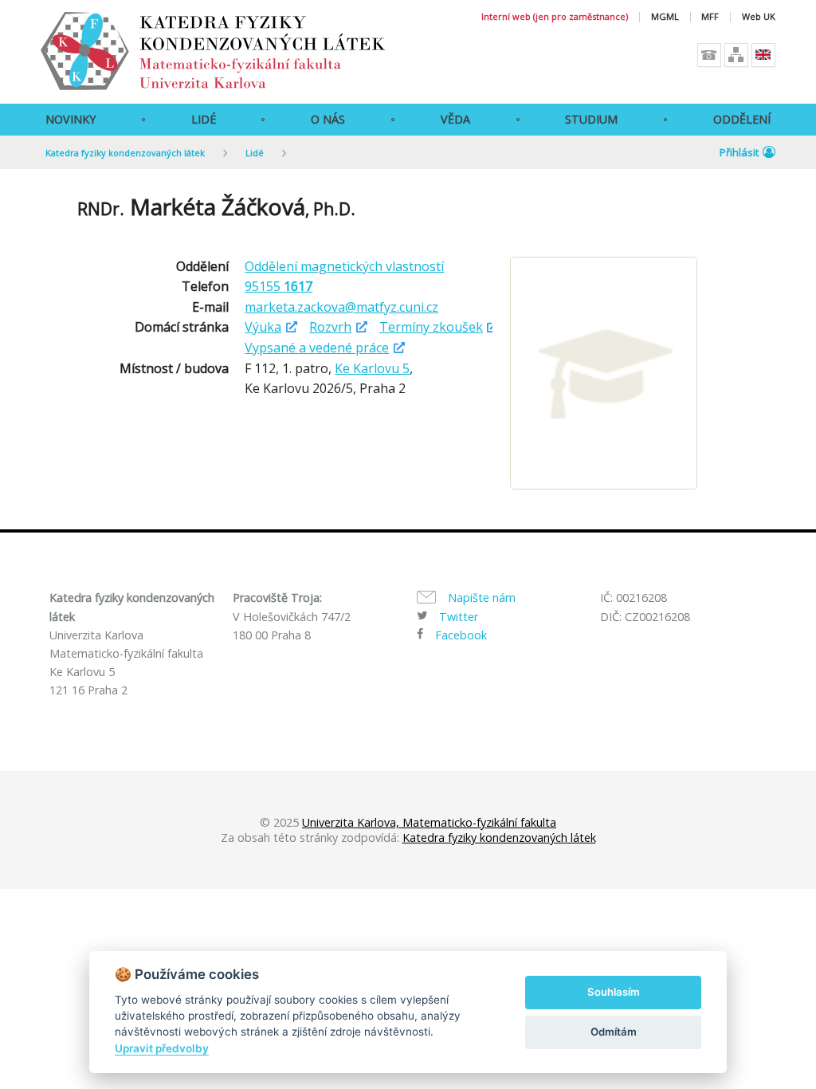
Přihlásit (739, 152)
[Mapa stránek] (736, 55)
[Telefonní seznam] (709, 55)
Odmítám (613, 1031)
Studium (591, 119)
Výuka (263, 327)
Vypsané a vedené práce (317, 347)
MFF (710, 17)
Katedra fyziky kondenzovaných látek (125, 153)
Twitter (458, 616)
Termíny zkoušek (431, 327)
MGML (665, 17)
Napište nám (482, 597)
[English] (763, 55)
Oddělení (742, 119)
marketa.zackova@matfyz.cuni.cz (341, 307)
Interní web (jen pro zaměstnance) (554, 17)
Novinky (70, 119)
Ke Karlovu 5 (372, 368)
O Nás (328, 119)
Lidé (203, 119)
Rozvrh (330, 327)
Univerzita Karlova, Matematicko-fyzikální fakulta (429, 822)
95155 (278, 286)
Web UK (758, 17)
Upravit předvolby (162, 1048)
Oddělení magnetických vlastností (344, 266)
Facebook (461, 635)
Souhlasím (613, 991)
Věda (455, 119)
